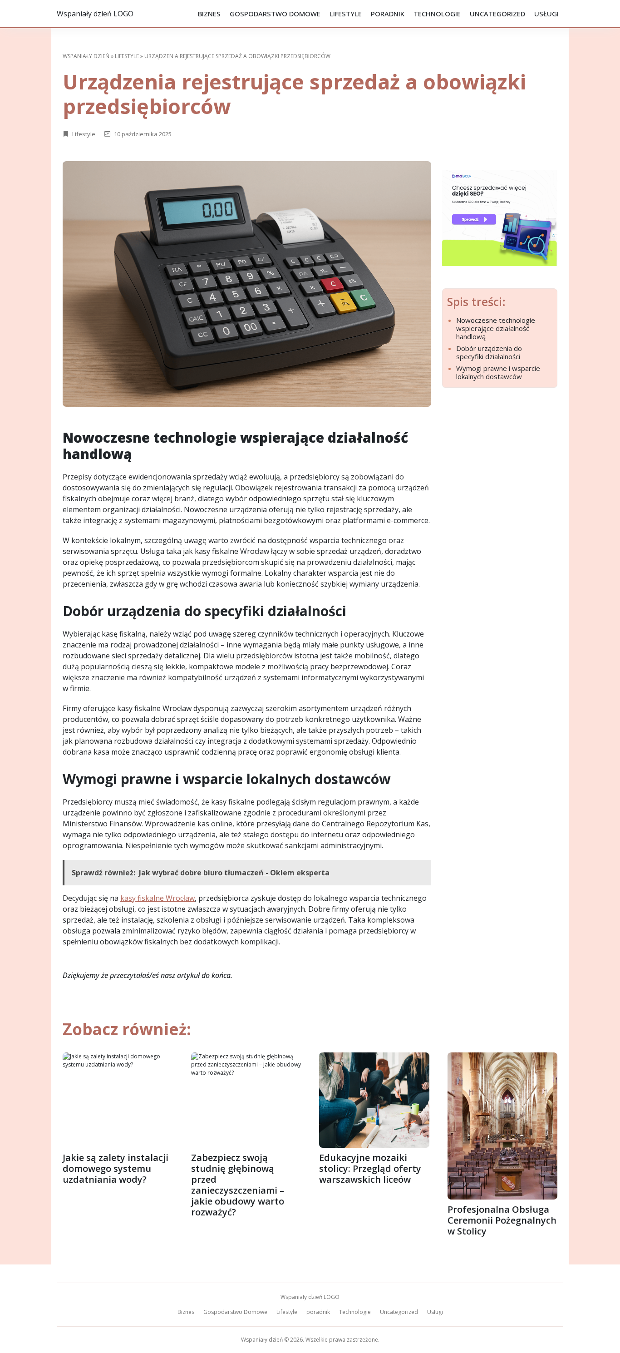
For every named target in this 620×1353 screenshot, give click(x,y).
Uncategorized (497, 13)
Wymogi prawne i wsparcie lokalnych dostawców (498, 372)
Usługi (546, 13)
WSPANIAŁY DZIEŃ (86, 56)
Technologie (437, 13)
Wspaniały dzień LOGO (95, 14)
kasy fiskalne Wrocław (157, 898)
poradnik (387, 13)
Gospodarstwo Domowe (275, 13)
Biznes (209, 13)
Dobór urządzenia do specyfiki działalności (489, 352)
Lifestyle (346, 13)
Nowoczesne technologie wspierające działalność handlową (495, 328)
